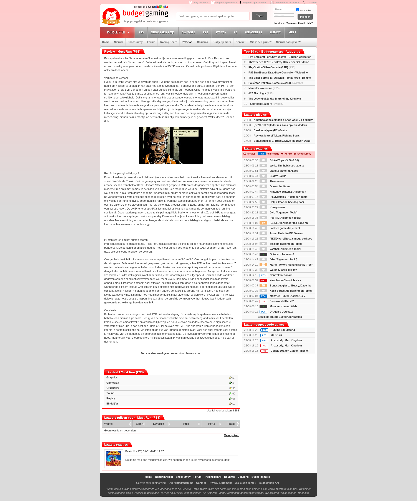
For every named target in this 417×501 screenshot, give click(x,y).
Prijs (186, 423)
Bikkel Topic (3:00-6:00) (284, 160)
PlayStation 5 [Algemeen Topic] (288, 196)
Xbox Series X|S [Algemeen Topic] (290, 290)
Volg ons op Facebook (254, 2)
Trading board (212, 476)
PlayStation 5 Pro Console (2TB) (271, 67)
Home (105, 42)
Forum (151, 42)
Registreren (279, 23)
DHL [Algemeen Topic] (283, 212)
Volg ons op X (201, 2)
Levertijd (158, 423)
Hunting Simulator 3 (283, 329)
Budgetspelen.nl (269, 482)
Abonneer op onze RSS (287, 2)
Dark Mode (311, 2)
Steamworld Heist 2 (278, 301)
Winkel (108, 423)
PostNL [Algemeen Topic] (285, 217)
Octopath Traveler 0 (277, 254)
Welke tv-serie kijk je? (283, 269)
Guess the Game (279, 186)
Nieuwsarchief (164, 476)
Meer (292, 32)
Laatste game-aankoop (283, 170)
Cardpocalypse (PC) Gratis (270, 130)
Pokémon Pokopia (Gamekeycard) (275, 83)
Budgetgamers (222, 42)
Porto (211, 423)
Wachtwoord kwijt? (295, 23)
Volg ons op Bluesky (226, 2)
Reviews (187, 42)
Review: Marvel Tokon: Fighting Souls (277, 135)
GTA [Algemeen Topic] (283, 259)
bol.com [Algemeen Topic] (285, 243)
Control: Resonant (276, 275)
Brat (128, 451)
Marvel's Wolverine (264, 88)
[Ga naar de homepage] (135, 16)
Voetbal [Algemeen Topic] (285, 249)
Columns (202, 42)
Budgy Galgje (277, 176)
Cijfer (139, 423)
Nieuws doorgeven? (288, 42)
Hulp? (310, 23)
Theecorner (276, 181)
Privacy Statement (220, 482)
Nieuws (118, 42)
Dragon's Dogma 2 (277, 311)
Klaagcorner (277, 207)
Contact (240, 42)
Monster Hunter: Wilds (279, 306)
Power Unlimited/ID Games (286, 233)
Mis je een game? (260, 42)
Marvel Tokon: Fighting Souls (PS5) (291, 264)
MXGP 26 (276, 335)
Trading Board (168, 42)
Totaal (231, 423)
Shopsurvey (135, 42)
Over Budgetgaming (181, 482)
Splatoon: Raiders (267, 103)
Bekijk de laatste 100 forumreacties (280, 316)
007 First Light (260, 93)
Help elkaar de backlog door (286, 202)
